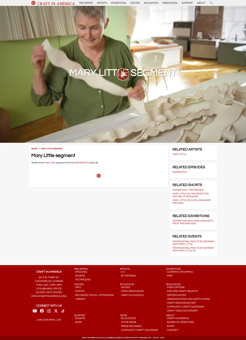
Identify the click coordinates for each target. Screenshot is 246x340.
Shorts (79, 275)
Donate (79, 318)
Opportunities (176, 295)
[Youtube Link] (35, 312)
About (201, 3)
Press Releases (130, 326)
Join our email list (49, 320)
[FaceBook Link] (42, 312)
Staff (170, 326)
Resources (169, 3)
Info (77, 287)
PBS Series (86, 3)
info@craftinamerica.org (48, 296)
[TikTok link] (63, 312)
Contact (172, 330)
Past (169, 275)
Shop (78, 322)
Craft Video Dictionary (182, 311)
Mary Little (50, 162)
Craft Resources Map (181, 303)
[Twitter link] (56, 312)
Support (187, 3)
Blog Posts (128, 318)
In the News (128, 322)
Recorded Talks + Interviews (94, 295)
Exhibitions (118, 3)
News (123, 315)
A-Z (122, 272)
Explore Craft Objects (182, 291)
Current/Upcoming (179, 272)
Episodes (80, 272)
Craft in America (177, 318)
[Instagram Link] (49, 312)
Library (79, 299)
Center (135, 3)
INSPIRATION (82, 162)
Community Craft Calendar (185, 306)
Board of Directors (180, 322)
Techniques (82, 279)
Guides (125, 287)
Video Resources (132, 291)
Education (151, 3)
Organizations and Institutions (188, 299)
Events (79, 291)
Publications (175, 287)
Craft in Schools (132, 295)
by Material (128, 275)
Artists (102, 3)
